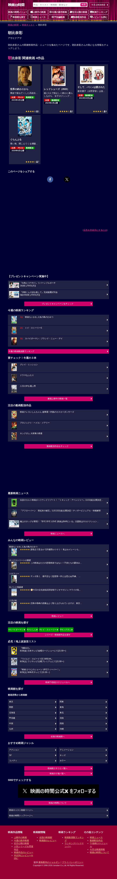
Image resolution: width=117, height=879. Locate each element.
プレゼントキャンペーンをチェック (57, 304)
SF (10, 755)
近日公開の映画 (79, 12)
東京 (11, 702)
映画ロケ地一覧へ (58, 773)
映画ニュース (39, 17)
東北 (62, 713)
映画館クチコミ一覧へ (57, 768)
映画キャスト (28, 25)
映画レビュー (58, 616)
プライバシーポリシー (72, 862)
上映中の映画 (39, 12)
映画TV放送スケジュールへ (57, 682)
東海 (62, 707)
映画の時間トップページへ (21, 816)
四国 (62, 723)
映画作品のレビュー (23, 852)
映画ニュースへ (58, 533)
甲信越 (12, 718)
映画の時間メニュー (17, 12)
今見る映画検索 (98, 5)
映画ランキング (99, 12)
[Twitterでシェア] (67, 179)
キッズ (63, 755)
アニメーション (67, 750)
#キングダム (65, 629)
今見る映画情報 (97, 849)
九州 (11, 729)
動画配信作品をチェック (58, 446)
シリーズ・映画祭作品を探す (58, 635)
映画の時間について (58, 803)
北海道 (12, 713)
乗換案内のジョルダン (49, 862)
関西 (11, 707)
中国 (11, 723)
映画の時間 (13, 25)
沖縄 (62, 729)
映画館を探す (19, 17)
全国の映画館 (45, 837)
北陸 (62, 718)
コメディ (13, 761)
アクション (14, 750)
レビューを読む (99, 17)
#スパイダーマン (16, 629)
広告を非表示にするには (95, 230)
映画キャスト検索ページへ (21, 810)
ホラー (63, 761)
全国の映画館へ (58, 736)
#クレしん (31, 629)
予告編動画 (59, 17)
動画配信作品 (79, 17)
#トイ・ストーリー (48, 629)
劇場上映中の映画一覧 (57, 399)
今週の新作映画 (59, 12)
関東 (62, 702)
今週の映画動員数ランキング (21, 351)
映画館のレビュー (47, 840)
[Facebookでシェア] (50, 179)
